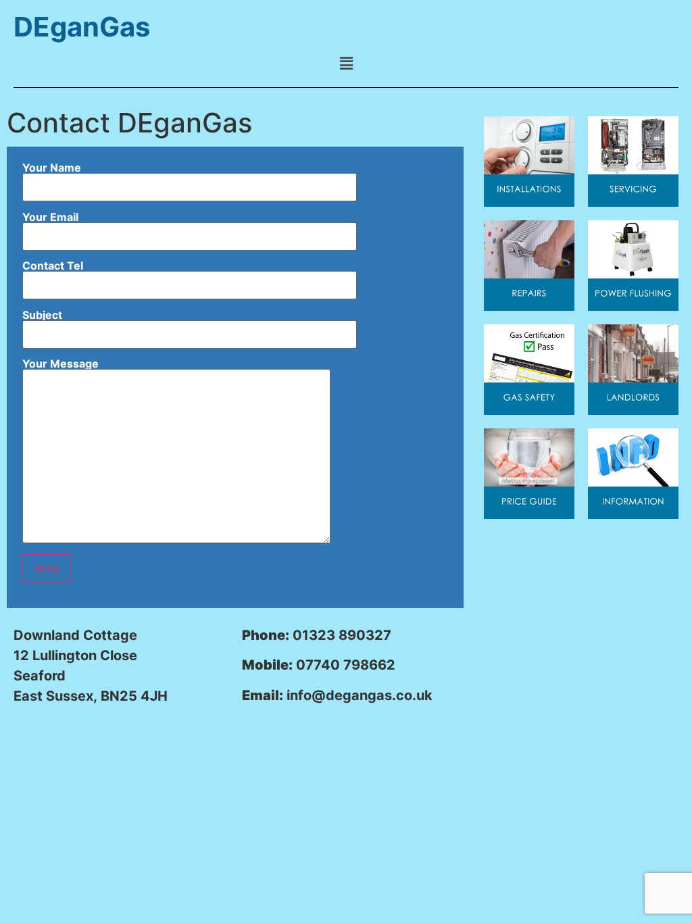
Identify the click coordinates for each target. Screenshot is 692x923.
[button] (346, 63)
